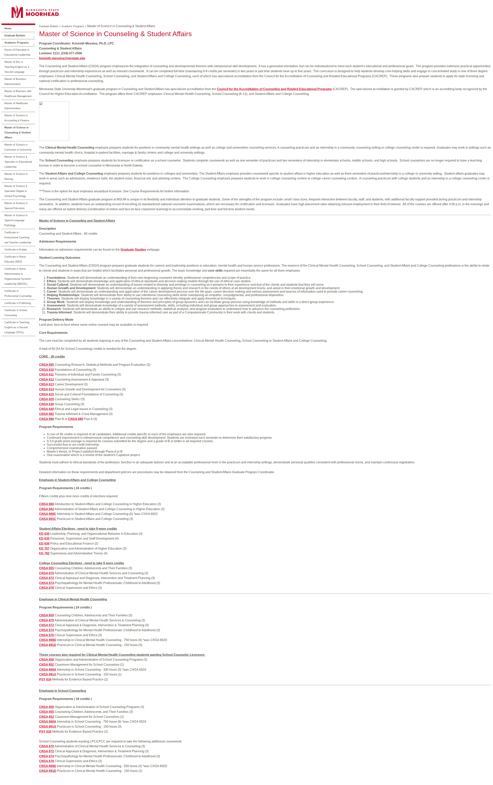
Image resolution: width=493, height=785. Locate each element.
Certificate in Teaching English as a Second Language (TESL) (16, 327)
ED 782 (44, 553)
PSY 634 (45, 679)
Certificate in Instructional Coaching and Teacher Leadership (17, 237)
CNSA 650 (46, 659)
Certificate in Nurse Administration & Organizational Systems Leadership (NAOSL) (17, 276)
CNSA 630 (46, 404)
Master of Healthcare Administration (16, 106)
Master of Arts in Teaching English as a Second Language (16, 66)
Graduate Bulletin (14, 35)
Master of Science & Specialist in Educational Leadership (18, 161)
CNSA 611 (46, 374)
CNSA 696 (46, 419)
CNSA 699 (75, 419)
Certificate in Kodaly (15, 249)
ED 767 (44, 548)
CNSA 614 (46, 389)
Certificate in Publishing (17, 303)
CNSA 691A (47, 674)
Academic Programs (16, 42)
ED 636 (44, 543)
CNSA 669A (47, 669)
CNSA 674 (46, 583)
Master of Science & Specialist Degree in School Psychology (15, 191)
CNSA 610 (46, 369)
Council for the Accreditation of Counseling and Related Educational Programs (274, 89)
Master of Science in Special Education (16, 206)
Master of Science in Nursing (16, 176)
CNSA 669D (47, 640)
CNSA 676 (46, 587)
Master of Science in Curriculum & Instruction (17, 147)
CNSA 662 (46, 509)
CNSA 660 (46, 504)
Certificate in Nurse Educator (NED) (15, 259)
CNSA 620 (46, 399)
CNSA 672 (46, 578)
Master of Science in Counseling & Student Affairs (17, 132)
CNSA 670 (46, 573)
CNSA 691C (47, 519)
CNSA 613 (46, 384)
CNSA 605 (46, 364)
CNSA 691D (47, 645)
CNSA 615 (46, 394)
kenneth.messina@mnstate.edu (62, 58)
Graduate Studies (133, 249)
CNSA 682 (46, 414)
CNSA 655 (46, 568)
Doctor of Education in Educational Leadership (17, 52)
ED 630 (44, 533)
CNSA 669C (47, 514)
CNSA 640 (46, 409)
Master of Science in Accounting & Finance (16, 118)
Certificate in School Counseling (15, 313)
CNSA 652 (46, 664)
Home (7, 28)
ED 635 (44, 538)
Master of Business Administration (15, 81)
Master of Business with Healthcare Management (18, 94)
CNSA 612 (46, 379)
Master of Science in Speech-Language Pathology (16, 220)
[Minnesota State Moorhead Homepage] (246, 11)
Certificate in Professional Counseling (17, 293)
